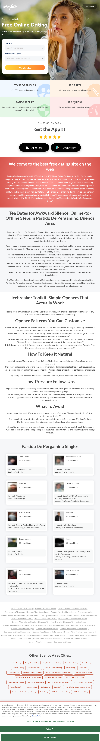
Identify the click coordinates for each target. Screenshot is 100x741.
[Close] (96, 706)
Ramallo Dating (32, 687)
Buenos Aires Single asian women (73, 628)
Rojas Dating (45, 687)
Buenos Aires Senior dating (47, 628)
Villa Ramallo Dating (81, 692)
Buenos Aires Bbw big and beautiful (72, 609)
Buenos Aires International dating (73, 619)
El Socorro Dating (34, 668)
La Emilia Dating (13, 672)
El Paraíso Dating (18, 668)
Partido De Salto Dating (36, 682)
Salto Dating (58, 687)
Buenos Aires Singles (62, 642)
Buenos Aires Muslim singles (22, 628)
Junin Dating (70, 668)
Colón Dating (86, 663)
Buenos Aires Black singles (38, 612)
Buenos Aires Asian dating (45, 609)
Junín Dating (83, 668)
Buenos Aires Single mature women (82, 635)
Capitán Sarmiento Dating (52, 663)
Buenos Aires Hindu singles (22, 619)
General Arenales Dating (53, 668)
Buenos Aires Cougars (36, 615)
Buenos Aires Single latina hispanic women (49, 635)
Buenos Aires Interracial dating (25, 622)
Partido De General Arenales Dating (28, 677)
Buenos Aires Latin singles (75, 622)
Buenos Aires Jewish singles (51, 622)
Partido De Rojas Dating (16, 682)
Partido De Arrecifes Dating (32, 672)
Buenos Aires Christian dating (13, 615)
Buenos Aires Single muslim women (47, 638)
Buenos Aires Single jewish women (15, 635)
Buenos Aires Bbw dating (15, 612)
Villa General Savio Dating (61, 692)
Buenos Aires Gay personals (85, 615)
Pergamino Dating (16, 687)
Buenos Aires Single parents (75, 638)
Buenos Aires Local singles (41, 625)
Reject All (50, 729)
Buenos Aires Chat (85, 612)
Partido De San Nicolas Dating (58, 682)
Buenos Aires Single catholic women (47, 632)
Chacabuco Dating (71, 663)
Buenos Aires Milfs (87, 625)
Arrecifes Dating (15, 663)
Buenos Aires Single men (21, 638)
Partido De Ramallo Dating (75, 677)
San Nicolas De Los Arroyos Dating (78, 687)
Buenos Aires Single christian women (79, 632)
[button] (89, 6)
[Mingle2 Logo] (10, 6)
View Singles (25, 68)
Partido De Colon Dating (84, 672)
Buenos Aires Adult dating (22, 609)
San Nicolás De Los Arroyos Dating (24, 692)
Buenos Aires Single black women (17, 632)
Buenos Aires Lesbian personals (16, 625)
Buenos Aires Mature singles (66, 625)
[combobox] (25, 48)
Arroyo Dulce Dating (32, 663)
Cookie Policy (36, 716)
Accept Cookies (50, 737)
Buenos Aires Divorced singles (60, 615)
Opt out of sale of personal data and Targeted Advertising (50, 721)
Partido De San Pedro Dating (82, 682)
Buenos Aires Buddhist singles (63, 612)
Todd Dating (44, 692)
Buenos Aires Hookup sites (46, 619)
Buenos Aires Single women (40, 642)
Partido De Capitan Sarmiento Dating (58, 672)
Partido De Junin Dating (53, 677)
